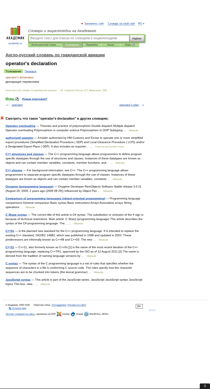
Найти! (137, 38)
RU (140, 23)
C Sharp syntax (16, 214)
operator (17, 105)
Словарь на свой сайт (121, 23)
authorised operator (19, 137)
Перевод (30, 71)
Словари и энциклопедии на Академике (62, 31)
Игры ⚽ (130, 44)
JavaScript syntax (18, 279)
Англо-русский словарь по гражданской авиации (45, 44)
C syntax (12, 263)
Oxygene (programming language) (30, 186)
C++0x (10, 231)
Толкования (72, 44)
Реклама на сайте (76, 305)
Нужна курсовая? (34, 99)
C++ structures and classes (25, 154)
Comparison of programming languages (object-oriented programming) (55, 198)
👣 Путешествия (17, 308)
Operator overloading (20, 125)
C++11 (10, 247)
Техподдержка (58, 305)
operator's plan (129, 105)
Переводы (92, 44)
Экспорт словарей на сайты (20, 314)
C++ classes (14, 170)
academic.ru (15, 43)
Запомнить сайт (94, 23)
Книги (110, 44)
